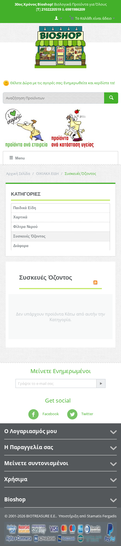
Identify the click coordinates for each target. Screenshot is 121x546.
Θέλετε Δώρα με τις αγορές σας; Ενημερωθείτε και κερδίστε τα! (62, 82)
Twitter (86, 413)
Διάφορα (20, 246)
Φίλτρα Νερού (25, 227)
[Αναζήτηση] (111, 98)
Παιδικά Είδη (24, 208)
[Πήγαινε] (100, 383)
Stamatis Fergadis (101, 515)
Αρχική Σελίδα (18, 173)
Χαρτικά (20, 217)
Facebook (50, 413)
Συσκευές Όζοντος (29, 236)
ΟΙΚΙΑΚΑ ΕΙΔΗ (47, 173)
